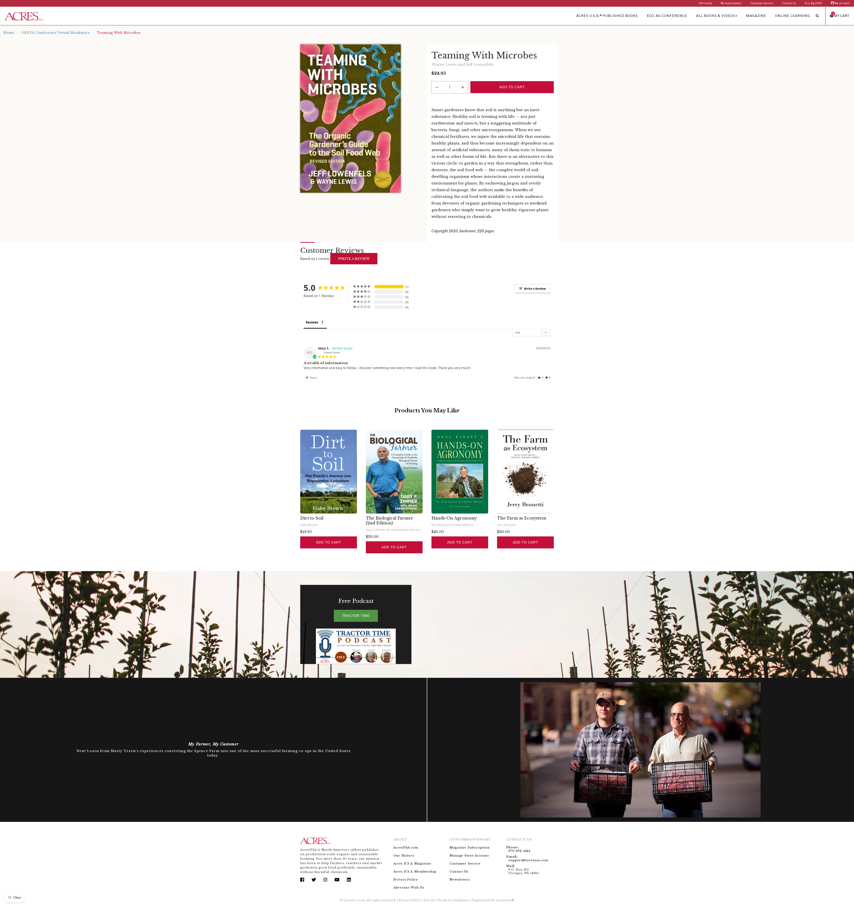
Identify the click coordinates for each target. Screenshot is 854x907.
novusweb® (505, 900)
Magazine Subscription (470, 847)
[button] (540, 377)
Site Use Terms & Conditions (446, 900)
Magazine (756, 16)
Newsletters (460, 879)
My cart (840, 16)
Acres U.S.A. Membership (415, 871)
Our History (403, 855)
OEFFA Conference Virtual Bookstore (55, 33)
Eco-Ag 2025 (813, 3)
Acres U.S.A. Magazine (412, 863)
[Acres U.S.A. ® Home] (24, 15)
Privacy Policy (405, 879)
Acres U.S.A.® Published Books (607, 16)
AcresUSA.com (405, 847)
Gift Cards (705, 3)
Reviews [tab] (312, 322)
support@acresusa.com (528, 860)
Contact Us (789, 3)
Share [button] (313, 377)
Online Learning (792, 16)
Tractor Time (356, 616)
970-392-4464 (519, 851)
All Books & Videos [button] (715, 16)
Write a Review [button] (535, 289)
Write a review (354, 259)
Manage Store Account (469, 855)
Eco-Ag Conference (667, 16)
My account (842, 3)
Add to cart (328, 542)
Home (8, 33)
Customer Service (761, 3)
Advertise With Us (408, 887)
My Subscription (731, 3)
